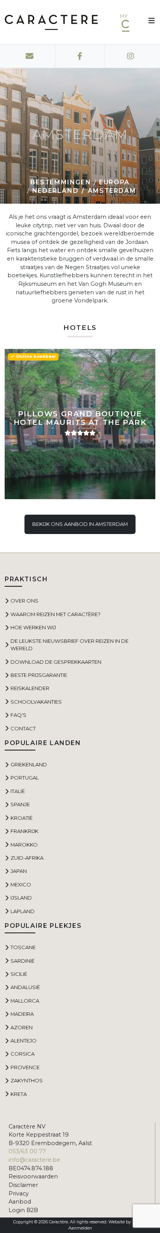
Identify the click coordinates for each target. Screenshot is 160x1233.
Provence (25, 1067)
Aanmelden (80, 1228)
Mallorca (24, 1001)
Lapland (22, 911)
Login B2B (23, 1210)
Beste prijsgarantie (38, 675)
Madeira (22, 1014)
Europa (114, 182)
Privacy (19, 1193)
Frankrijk (24, 831)
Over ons (24, 601)
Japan (18, 871)
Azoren (21, 1027)
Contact (23, 728)
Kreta (18, 1094)
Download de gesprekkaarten (55, 662)
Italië (17, 791)
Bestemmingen (60, 182)
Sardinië (22, 961)
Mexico (20, 884)
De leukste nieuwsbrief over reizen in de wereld (69, 644)
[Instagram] (130, 56)
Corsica (22, 1054)
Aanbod (20, 1201)
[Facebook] (79, 56)
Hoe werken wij (33, 627)
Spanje (20, 804)
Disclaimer (23, 1184)
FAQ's (18, 715)
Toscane (23, 947)
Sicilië (18, 974)
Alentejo (23, 1040)
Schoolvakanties (36, 702)
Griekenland (28, 764)
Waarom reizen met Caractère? (55, 614)
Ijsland (21, 898)
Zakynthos (26, 1080)
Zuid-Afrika (26, 858)
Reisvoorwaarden (33, 1176)
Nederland (55, 190)
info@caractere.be (34, 1159)
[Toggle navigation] (148, 22)
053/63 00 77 (27, 1151)
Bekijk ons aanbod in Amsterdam (80, 524)
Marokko (24, 844)
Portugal (24, 777)
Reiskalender (29, 688)
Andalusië (25, 987)
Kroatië (21, 818)
